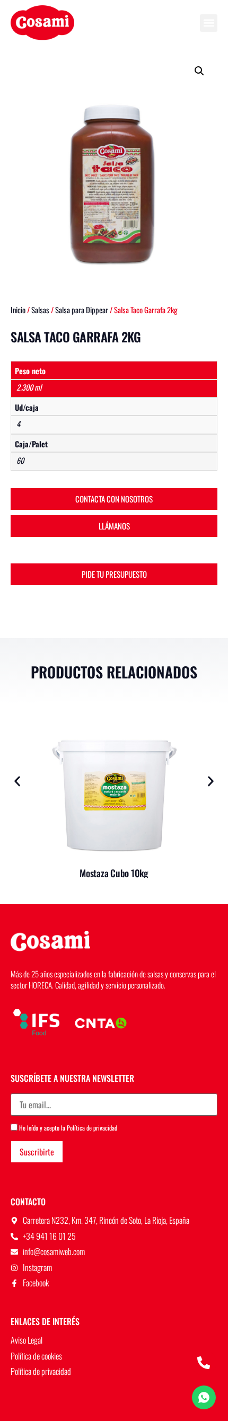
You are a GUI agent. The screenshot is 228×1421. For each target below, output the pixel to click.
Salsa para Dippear (81, 309)
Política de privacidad (92, 1127)
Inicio (18, 309)
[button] (208, 23)
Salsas (40, 309)
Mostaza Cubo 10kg (114, 873)
